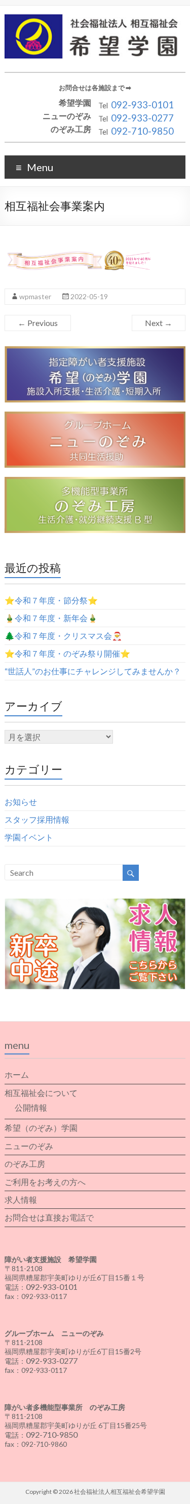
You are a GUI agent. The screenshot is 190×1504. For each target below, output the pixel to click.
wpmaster (35, 296)
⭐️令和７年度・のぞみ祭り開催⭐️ (67, 653)
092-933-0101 (142, 104)
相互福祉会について (41, 1092)
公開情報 (31, 1107)
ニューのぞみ (29, 1146)
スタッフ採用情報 (37, 819)
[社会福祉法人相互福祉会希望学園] (95, 18)
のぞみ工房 (25, 1163)
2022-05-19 (89, 296)
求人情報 (21, 1199)
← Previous (38, 323)
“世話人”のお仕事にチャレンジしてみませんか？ (93, 671)
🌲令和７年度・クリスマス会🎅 (63, 635)
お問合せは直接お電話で (49, 1217)
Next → (158, 323)
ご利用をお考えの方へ (45, 1182)
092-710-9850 (142, 131)
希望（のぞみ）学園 (41, 1127)
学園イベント (29, 837)
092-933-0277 (142, 118)
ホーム (17, 1074)
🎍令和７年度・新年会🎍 (51, 618)
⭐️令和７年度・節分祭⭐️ (51, 600)
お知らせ (21, 801)
